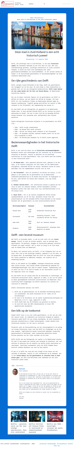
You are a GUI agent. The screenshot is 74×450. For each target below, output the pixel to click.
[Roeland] (15, 372)
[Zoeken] (45, 4)
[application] (70, 4)
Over (13, 365)
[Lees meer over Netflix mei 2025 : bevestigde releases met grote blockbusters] (55, 416)
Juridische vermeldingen (47, 443)
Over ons (57, 445)
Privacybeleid (62, 443)
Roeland (22, 369)
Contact (70, 443)
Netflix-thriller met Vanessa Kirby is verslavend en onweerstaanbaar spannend (36, 428)
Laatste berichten (19, 365)
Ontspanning (30, 59)
